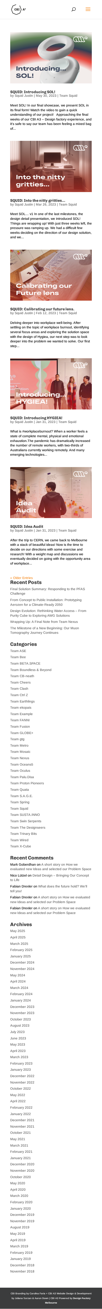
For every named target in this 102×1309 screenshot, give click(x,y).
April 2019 (18, 1240)
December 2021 (22, 1120)
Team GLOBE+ (21, 733)
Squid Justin (24, 95)
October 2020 (20, 1177)
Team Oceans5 (21, 764)
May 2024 (17, 975)
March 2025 (19, 944)
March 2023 (19, 1057)
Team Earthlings (22, 701)
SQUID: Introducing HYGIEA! (36, 418)
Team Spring (19, 802)
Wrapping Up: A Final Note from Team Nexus (44, 622)
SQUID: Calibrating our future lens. (42, 309)
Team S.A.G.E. (21, 796)
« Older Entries (21, 578)
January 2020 (20, 1208)
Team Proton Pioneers (27, 783)
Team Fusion (20, 726)
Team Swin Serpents (25, 821)
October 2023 (20, 1019)
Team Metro (19, 745)
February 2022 (21, 1107)
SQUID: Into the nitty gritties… (37, 200)
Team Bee (18, 657)
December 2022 (22, 1076)
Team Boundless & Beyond (30, 670)
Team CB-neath (22, 676)
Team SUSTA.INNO (25, 815)
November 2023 (22, 1013)
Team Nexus (19, 758)
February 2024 (21, 994)
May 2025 (17, 931)
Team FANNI (20, 720)
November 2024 (22, 969)
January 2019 (20, 1259)
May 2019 (17, 1234)
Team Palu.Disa (22, 777)
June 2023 (18, 1038)
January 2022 (20, 1114)
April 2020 (18, 1189)
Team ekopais (20, 707)
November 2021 (22, 1126)
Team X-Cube (20, 846)
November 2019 (22, 1221)
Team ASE (18, 651)
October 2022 (20, 1088)
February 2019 (21, 1252)
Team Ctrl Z (19, 695)
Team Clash (19, 688)
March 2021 (19, 1145)
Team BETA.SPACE (25, 663)
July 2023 (17, 1032)
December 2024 (22, 962)
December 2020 (22, 1164)
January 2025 (20, 956)
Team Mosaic (20, 751)
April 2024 (18, 981)
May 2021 (17, 1139)
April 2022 (18, 1101)
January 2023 (20, 1069)
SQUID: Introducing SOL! (32, 92)
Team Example (21, 714)
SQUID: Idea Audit (26, 526)
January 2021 (20, 1158)
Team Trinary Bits (23, 834)
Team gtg (17, 739)
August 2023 (19, 1025)
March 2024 (19, 988)
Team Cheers (20, 682)
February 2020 (21, 1202)
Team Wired (19, 840)
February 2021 (21, 1151)
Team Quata (19, 789)
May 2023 (17, 1044)
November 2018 (22, 1271)
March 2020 (19, 1196)
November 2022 (22, 1082)
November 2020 (22, 1170)
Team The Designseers (27, 827)
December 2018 (22, 1265)
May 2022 (17, 1095)
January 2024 (20, 1000)
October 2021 (20, 1132)
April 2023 (18, 1051)
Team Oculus (20, 770)
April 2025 (18, 937)
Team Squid (68, 95)
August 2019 (19, 1227)
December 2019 (22, 1215)
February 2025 (21, 950)
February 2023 (21, 1063)
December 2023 (22, 1007)
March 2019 (19, 1246)
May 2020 (17, 1183)
